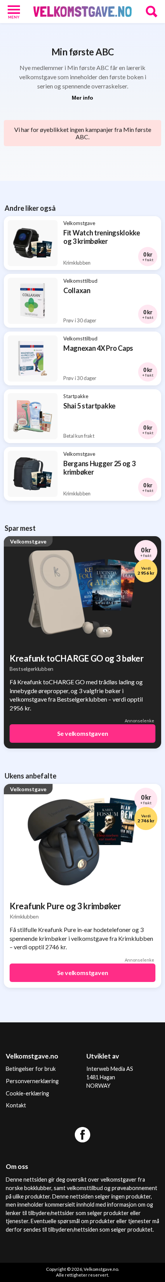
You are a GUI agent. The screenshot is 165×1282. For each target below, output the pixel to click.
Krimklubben (24, 916)
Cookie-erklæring (27, 1093)
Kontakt (16, 1105)
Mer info (82, 98)
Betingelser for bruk (31, 1068)
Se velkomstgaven (82, 733)
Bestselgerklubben (31, 668)
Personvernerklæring (32, 1081)
